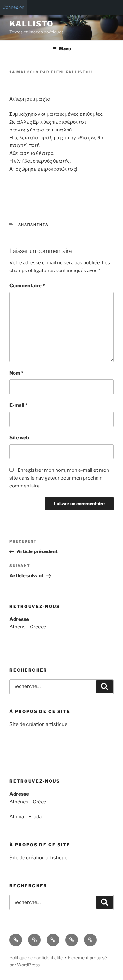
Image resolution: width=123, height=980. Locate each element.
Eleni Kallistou (71, 72)
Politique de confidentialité (36, 957)
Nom (16, 373)
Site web (19, 437)
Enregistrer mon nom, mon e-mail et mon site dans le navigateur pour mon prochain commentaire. (59, 478)
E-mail (18, 405)
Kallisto (31, 23)
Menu (65, 48)
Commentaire (27, 286)
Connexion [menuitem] (13, 7)
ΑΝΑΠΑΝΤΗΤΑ (33, 224)
